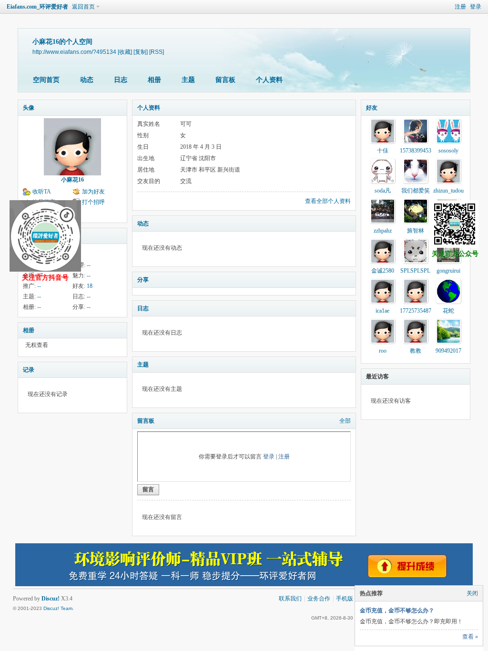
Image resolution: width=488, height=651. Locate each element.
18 (89, 286)
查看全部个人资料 (328, 201)
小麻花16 (72, 179)
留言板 (225, 79)
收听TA (41, 191)
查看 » (470, 636)
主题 (188, 79)
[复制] (140, 52)
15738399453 (415, 150)
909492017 (448, 350)
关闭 (472, 593)
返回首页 (83, 6)
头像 (28, 107)
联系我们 (290, 598)
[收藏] (125, 52)
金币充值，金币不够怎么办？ (397, 610)
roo (382, 350)
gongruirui (448, 270)
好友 (371, 107)
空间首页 (46, 79)
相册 (154, 79)
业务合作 (318, 598)
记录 (28, 369)
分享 (143, 279)
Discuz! (50, 598)
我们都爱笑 (415, 190)
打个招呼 (93, 202)
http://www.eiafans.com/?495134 (74, 52)
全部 (345, 420)
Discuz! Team (57, 608)
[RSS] (156, 52)
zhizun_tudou (448, 190)
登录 (475, 6)
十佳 (382, 150)
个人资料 (269, 79)
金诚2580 (382, 270)
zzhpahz (383, 230)
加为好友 (93, 191)
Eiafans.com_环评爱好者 (37, 6)
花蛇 (448, 310)
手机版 (344, 598)
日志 (120, 79)
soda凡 (383, 190)
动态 (86, 79)
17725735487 (415, 310)
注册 (460, 6)
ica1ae (382, 310)
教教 (415, 350)
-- (89, 265)
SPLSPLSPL (415, 270)
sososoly (448, 150)
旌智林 (415, 230)
